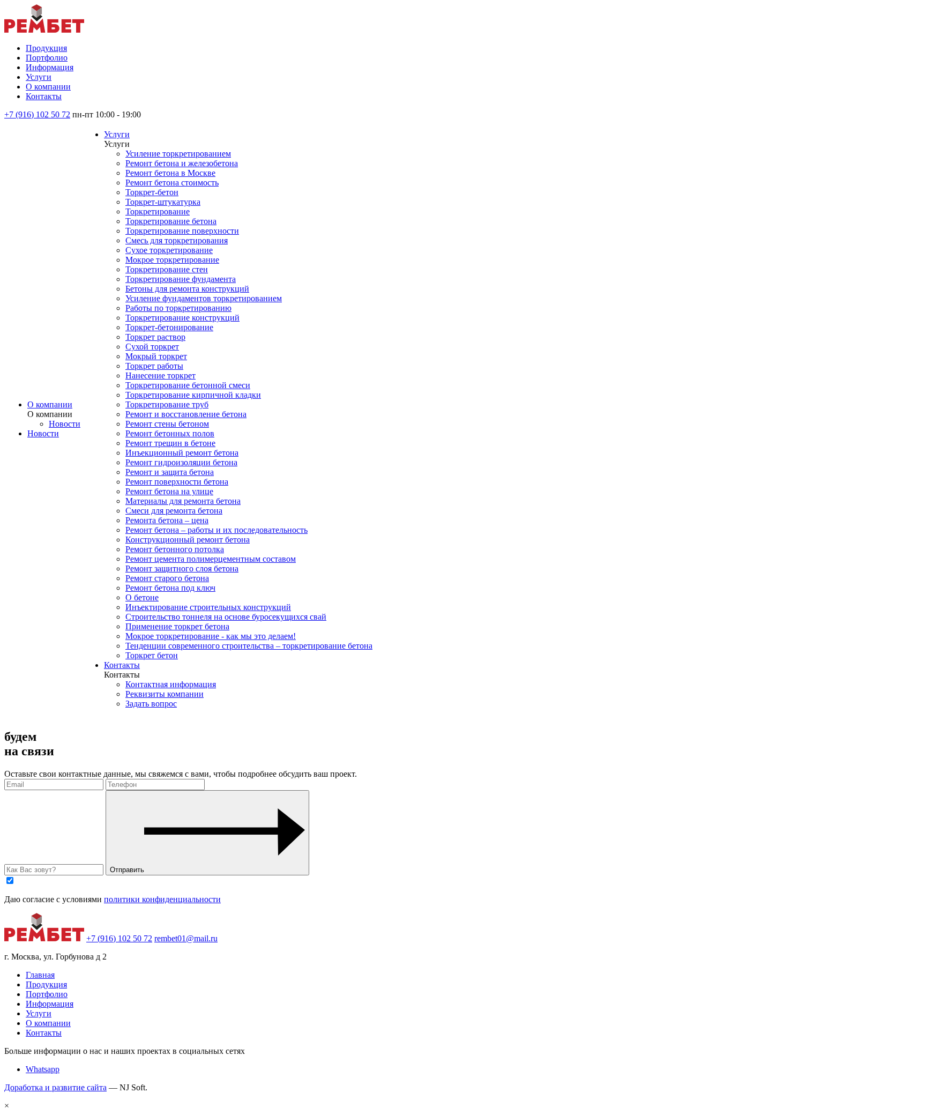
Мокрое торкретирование (172, 259)
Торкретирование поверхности (182, 230)
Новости (64, 423)
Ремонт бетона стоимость (172, 182)
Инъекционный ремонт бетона (181, 452)
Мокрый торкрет (156, 356)
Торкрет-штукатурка (162, 201)
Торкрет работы (154, 365)
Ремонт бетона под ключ (170, 587)
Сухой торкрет (152, 346)
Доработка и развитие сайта (55, 1087)
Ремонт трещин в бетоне (170, 443)
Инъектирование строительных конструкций (208, 607)
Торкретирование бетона (170, 221)
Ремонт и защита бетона (169, 472)
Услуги (38, 76)
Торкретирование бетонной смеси (187, 385)
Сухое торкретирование (169, 250)
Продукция (46, 48)
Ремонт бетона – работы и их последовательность (216, 529)
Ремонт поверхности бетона (176, 481)
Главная (40, 974)
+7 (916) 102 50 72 (37, 114)
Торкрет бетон (151, 655)
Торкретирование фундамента (180, 279)
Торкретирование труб (166, 404)
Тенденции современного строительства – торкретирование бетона (248, 645)
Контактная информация (170, 684)
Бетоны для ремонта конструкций (187, 288)
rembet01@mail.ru (186, 938)
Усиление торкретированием (178, 153)
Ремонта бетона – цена (166, 520)
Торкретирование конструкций (182, 317)
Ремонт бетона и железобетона (181, 163)
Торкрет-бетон (151, 192)
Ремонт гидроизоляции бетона (181, 462)
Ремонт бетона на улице (169, 491)
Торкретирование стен (166, 269)
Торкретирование (157, 211)
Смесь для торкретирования (176, 240)
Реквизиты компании (164, 693)
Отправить (127, 870)
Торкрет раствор (155, 336)
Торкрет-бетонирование (169, 327)
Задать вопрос (151, 703)
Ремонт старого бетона (167, 578)
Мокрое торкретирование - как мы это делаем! (210, 636)
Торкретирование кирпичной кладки (193, 394)
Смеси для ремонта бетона (173, 510)
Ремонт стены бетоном (167, 423)
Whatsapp (42, 1069)
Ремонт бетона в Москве (170, 172)
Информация (49, 67)
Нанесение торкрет (160, 375)
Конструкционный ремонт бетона (187, 539)
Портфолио (47, 57)
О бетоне (142, 597)
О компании (48, 86)
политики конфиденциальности (162, 899)
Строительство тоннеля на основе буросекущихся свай (225, 616)
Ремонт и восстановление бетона (186, 414)
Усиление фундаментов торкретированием (203, 298)
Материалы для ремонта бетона (183, 501)
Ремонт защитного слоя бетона (181, 568)
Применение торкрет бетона (177, 626)
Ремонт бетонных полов (169, 433)
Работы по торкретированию (178, 308)
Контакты (44, 96)
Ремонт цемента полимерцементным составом (210, 558)
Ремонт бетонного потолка (174, 549)
